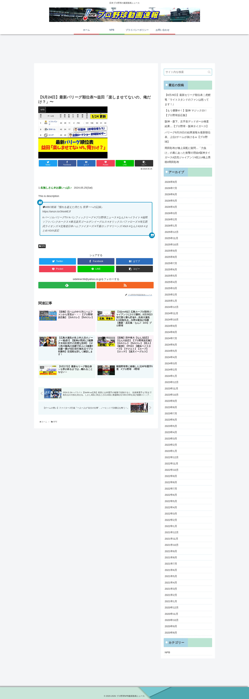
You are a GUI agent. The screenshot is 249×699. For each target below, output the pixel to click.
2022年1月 (171, 526)
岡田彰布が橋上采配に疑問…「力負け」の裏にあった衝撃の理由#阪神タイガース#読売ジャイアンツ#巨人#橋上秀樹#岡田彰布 (188, 155)
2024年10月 (172, 319)
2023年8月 (171, 407)
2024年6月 (171, 344)
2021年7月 (171, 563)
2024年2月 (171, 369)
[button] (209, 72)
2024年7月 (171, 338)
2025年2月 (171, 294)
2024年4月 (171, 357)
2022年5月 (171, 501)
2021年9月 (171, 551)
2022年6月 (171, 494)
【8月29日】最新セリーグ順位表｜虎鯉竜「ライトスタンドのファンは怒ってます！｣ (188, 99)
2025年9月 (171, 250)
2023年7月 (171, 413)
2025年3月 (171, 288)
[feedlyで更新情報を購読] (66, 285)
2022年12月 (172, 457)
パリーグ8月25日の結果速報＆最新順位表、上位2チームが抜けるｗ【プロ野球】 (188, 137)
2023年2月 (171, 444)
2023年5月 (171, 426)
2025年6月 (171, 269)
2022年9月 (171, 476)
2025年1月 (171, 300)
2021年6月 (171, 570)
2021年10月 (172, 544)
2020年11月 (171, 613)
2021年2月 (171, 595)
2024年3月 (171, 363)
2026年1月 (171, 225)
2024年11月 (171, 313)
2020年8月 (171, 632)
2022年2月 (171, 520)
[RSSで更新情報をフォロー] (125, 285)
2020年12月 (172, 607)
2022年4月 (171, 507)
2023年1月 (171, 451)
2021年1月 (171, 601)
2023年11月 (171, 388)
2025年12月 (172, 232)
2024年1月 (171, 376)
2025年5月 (171, 275)
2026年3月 (171, 213)
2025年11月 (171, 238)
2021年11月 (171, 538)
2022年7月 (171, 488)
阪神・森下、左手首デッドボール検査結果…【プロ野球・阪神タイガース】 (187, 124)
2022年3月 (171, 513)
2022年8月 (171, 482)
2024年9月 (171, 325)
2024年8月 (171, 332)
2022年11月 (171, 463)
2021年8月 (171, 557)
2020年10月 (172, 620)
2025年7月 (171, 263)
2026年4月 (171, 206)
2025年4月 (171, 282)
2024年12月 (172, 307)
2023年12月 (172, 382)
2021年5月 (171, 576)
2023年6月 (171, 419)
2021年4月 (171, 582)
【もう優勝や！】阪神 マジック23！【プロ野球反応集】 (186, 113)
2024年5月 (171, 350)
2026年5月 (171, 200)
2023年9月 (171, 400)
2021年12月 (172, 532)
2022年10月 (172, 469)
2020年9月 (171, 626)
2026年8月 (171, 181)
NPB (43, 246)
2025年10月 (172, 244)
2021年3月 (171, 588)
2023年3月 (171, 438)
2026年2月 (171, 219)
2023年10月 (172, 394)
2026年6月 (171, 194)
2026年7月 (171, 188)
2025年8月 (171, 257)
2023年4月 (171, 432)
